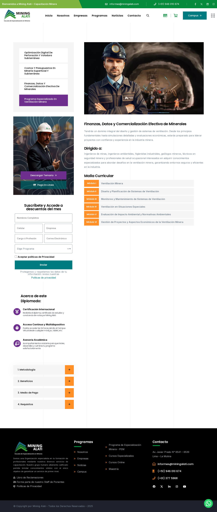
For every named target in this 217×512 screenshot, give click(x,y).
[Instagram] (213, 4)
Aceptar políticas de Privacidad (36, 256)
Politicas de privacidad (43, 277)
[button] (208, 503)
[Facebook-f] (195, 4)
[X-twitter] (201, 4)
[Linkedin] (207, 4)
